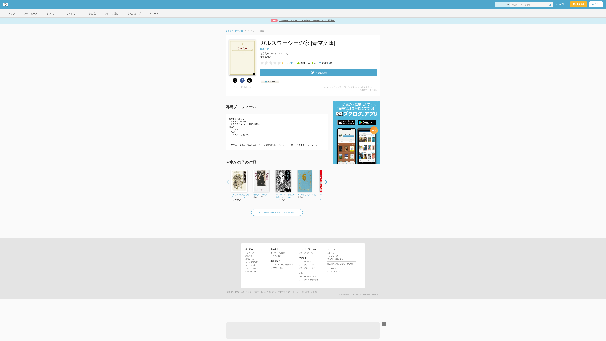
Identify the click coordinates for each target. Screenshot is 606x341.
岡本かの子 (265, 49)
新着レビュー (250, 259)
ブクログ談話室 (251, 262)
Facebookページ (333, 272)
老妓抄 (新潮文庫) (260, 195)
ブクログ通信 (250, 268)
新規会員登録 (578, 4)
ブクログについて (306, 253)
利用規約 (231, 292)
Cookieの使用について (270, 292)
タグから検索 (276, 256)
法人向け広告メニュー (336, 259)
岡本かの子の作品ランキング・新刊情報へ (277, 212)
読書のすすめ (250, 271)
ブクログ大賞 (250, 265)
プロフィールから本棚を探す (282, 265)
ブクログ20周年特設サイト (309, 280)
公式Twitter (331, 269)
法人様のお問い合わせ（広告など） (341, 264)
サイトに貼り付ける (242, 87)
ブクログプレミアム (307, 265)
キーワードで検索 (278, 253)
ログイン (596, 4)
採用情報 (314, 292)
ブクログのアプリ (306, 261)
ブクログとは (561, 4)
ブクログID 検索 (277, 268)
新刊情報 (248, 256)
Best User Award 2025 (307, 276)
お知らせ (330, 253)
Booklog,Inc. (358, 295)
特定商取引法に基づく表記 (247, 292)
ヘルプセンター (333, 256)
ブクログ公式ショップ (307, 268)
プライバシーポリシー (290, 292)
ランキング (249, 253)
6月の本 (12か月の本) (307, 195)
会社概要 (305, 292)
